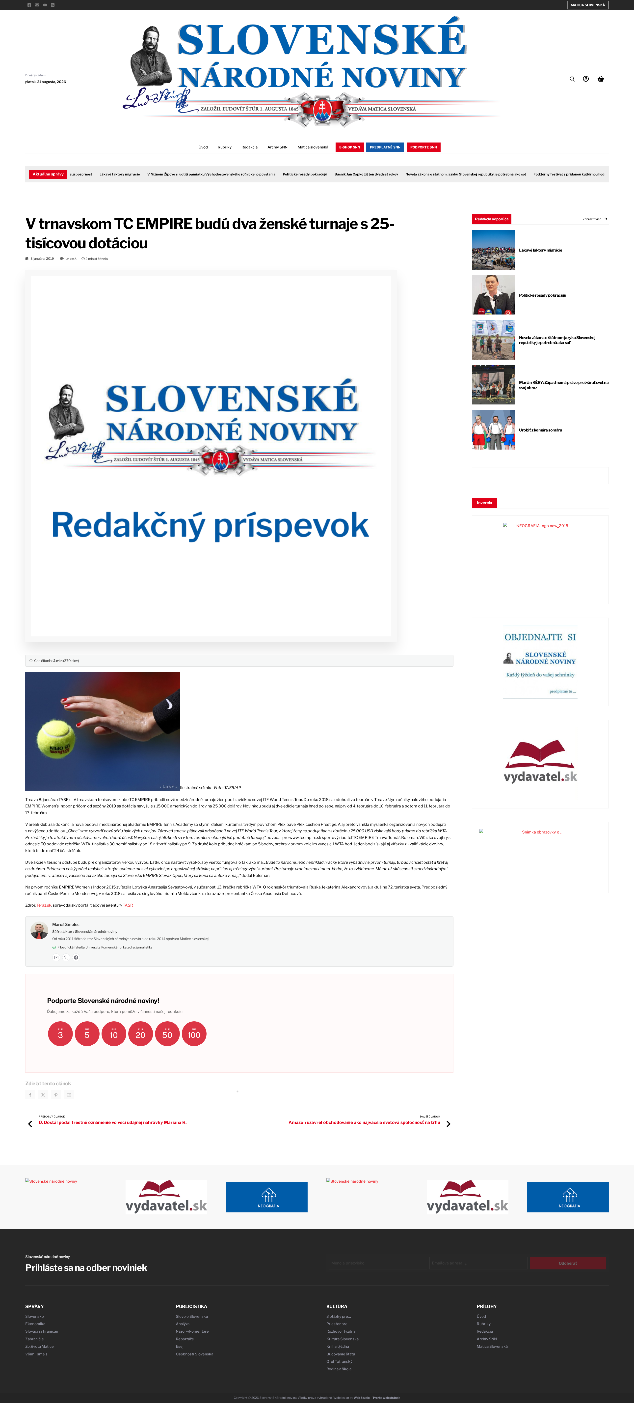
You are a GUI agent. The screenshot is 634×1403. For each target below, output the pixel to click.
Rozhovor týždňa (340, 1331)
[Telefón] (66, 957)
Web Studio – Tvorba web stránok (377, 1398)
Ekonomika (35, 1324)
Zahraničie (34, 1339)
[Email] (56, 957)
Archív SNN (277, 147)
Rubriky (225, 147)
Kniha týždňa (337, 1346)
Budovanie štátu (340, 1354)
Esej (180, 1346)
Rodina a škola (338, 1369)
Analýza (182, 1324)
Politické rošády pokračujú (301, 174)
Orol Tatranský (339, 1361)
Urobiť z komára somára (540, 430)
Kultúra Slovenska (342, 1339)
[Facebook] (76, 957)
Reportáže (185, 1339)
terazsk (71, 258)
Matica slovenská (313, 147)
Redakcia (249, 147)
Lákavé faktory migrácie (115, 174)
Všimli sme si (37, 1354)
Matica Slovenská (588, 5)
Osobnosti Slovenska (194, 1354)
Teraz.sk (43, 905)
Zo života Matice (39, 1346)
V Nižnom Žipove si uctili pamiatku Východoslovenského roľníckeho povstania (207, 174)
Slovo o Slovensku (192, 1316)
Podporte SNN (423, 147)
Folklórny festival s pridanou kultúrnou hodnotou (569, 174)
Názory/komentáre (192, 1331)
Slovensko (34, 1316)
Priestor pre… (338, 1324)
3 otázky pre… (338, 1316)
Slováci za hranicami (42, 1331)
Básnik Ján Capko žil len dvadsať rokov (362, 174)
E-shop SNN (349, 147)
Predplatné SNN (385, 147)
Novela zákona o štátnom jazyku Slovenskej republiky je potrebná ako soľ (461, 174)
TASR (128, 905)
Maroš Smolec (65, 924)
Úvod (203, 147)
